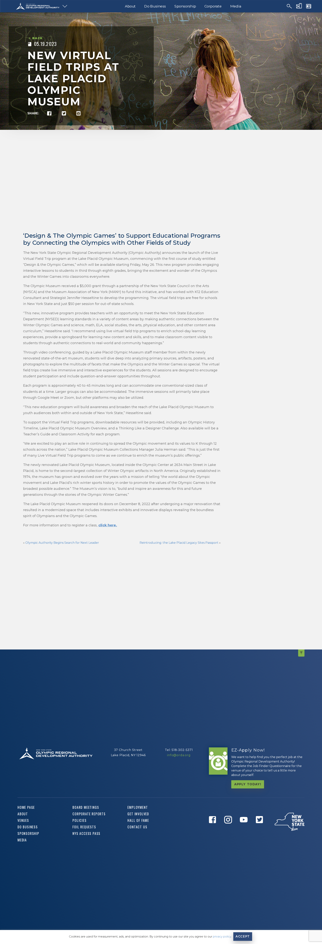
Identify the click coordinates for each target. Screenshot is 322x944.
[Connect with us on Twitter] (261, 829)
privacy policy (222, 936)
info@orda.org (178, 755)
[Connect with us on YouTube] (245, 829)
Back (37, 38)
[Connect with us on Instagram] (229, 829)
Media (235, 6)
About (130, 6)
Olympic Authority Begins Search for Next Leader (62, 542)
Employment (137, 807)
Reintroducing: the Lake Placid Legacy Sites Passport (179, 542)
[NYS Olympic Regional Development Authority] (37, 6)
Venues (23, 820)
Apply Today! (247, 784)
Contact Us (137, 827)
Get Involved (138, 814)
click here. (107, 525)
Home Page (26, 807)
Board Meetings (85, 807)
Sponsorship (185, 6)
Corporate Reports (89, 814)
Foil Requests (84, 827)
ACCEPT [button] (243, 936)
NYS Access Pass (86, 833)
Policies (79, 820)
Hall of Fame (138, 820)
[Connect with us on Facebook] (214, 829)
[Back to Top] (301, 653)
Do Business (155, 6)
